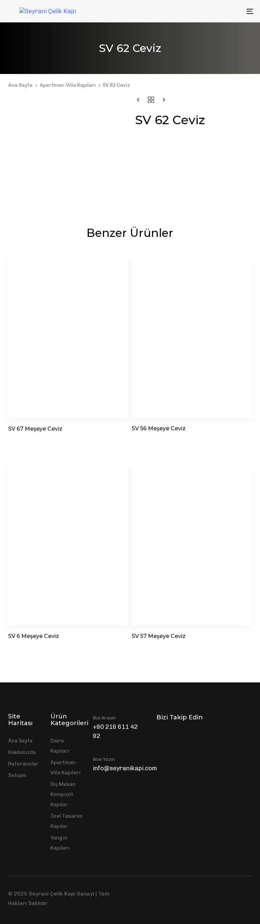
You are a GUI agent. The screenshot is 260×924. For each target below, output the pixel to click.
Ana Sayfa (20, 85)
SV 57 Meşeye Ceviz (159, 636)
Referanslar (23, 764)
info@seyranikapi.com (125, 768)
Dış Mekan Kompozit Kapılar (62, 794)
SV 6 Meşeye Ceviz (33, 636)
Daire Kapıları (59, 746)
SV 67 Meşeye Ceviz (35, 429)
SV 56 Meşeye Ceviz (159, 428)
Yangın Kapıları (59, 843)
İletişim (17, 775)
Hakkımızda (22, 752)
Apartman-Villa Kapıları (68, 85)
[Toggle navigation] (212, 11)
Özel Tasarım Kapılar (66, 821)
